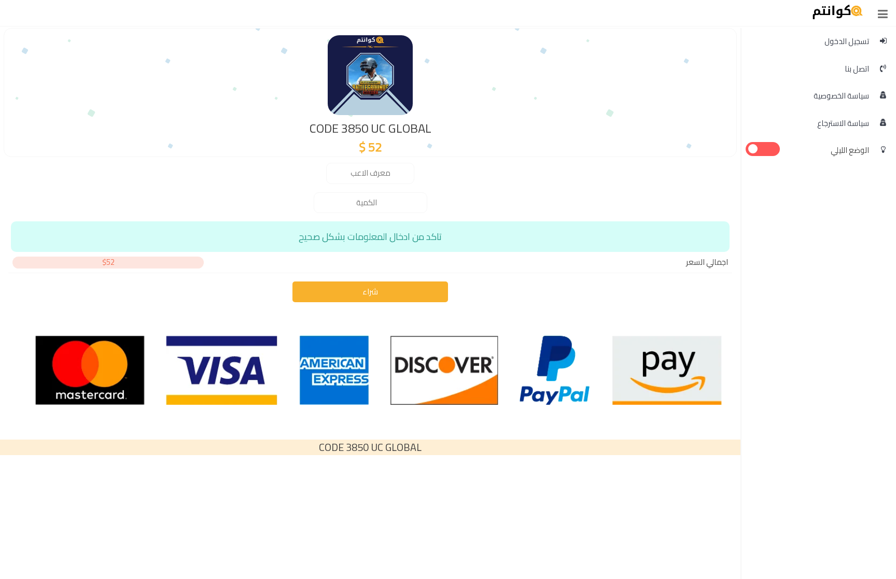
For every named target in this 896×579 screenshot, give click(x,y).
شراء (370, 291)
